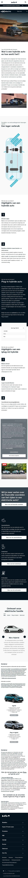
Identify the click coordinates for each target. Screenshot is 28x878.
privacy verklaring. (9, 448)
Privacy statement (19, 857)
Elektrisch (22, 615)
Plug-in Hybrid (15, 615)
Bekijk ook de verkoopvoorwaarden (9, 678)
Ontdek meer (13, 715)
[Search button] (25, 2)
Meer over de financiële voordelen (14, 504)
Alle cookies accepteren (14, 455)
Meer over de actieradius (14, 590)
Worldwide (4, 857)
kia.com (21, 423)
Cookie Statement (5, 859)
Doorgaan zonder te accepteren (20, 420)
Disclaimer (11, 857)
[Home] (3, 871)
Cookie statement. (19, 445)
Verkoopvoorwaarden (16, 859)
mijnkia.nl (4, 425)
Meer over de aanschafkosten (14, 537)
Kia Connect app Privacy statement (9, 862)
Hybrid (8, 615)
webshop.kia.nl (10, 425)
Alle (5, 615)
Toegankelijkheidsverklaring (7, 864)
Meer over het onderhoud (14, 563)
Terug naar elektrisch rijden (7, 777)
